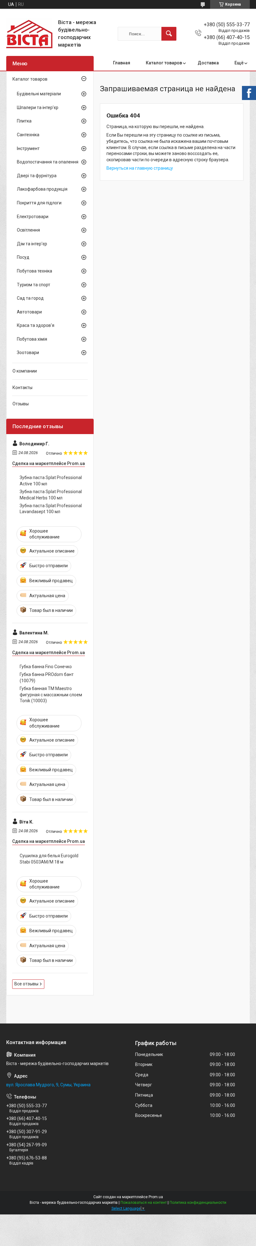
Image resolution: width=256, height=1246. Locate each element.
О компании (24, 370)
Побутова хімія (32, 339)
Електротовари (32, 216)
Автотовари (29, 311)
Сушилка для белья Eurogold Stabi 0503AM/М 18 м (49, 858)
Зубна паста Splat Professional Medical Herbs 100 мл (51, 494)
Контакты (22, 387)
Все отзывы (26, 983)
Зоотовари (28, 352)
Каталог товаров (164, 62)
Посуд (23, 257)
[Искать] (168, 34)
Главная (121, 62)
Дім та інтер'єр (32, 243)
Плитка (24, 120)
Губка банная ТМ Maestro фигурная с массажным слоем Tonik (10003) (51, 694)
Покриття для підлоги (39, 202)
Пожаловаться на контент (144, 1202)
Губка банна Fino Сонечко (46, 666)
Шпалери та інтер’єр (37, 107)
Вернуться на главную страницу (139, 168)
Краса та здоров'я (35, 325)
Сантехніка (28, 134)
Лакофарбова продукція (42, 189)
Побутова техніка (34, 270)
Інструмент (28, 148)
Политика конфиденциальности (198, 1202)
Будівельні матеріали (39, 93)
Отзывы (20, 403)
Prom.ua (156, 1197)
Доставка (208, 62)
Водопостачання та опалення (47, 161)
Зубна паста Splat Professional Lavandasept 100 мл (51, 508)
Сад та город (30, 298)
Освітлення (28, 230)
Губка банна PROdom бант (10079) (47, 677)
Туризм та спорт (33, 284)
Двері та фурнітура (37, 175)
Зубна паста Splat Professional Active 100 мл (51, 480)
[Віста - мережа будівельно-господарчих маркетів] (29, 33)
